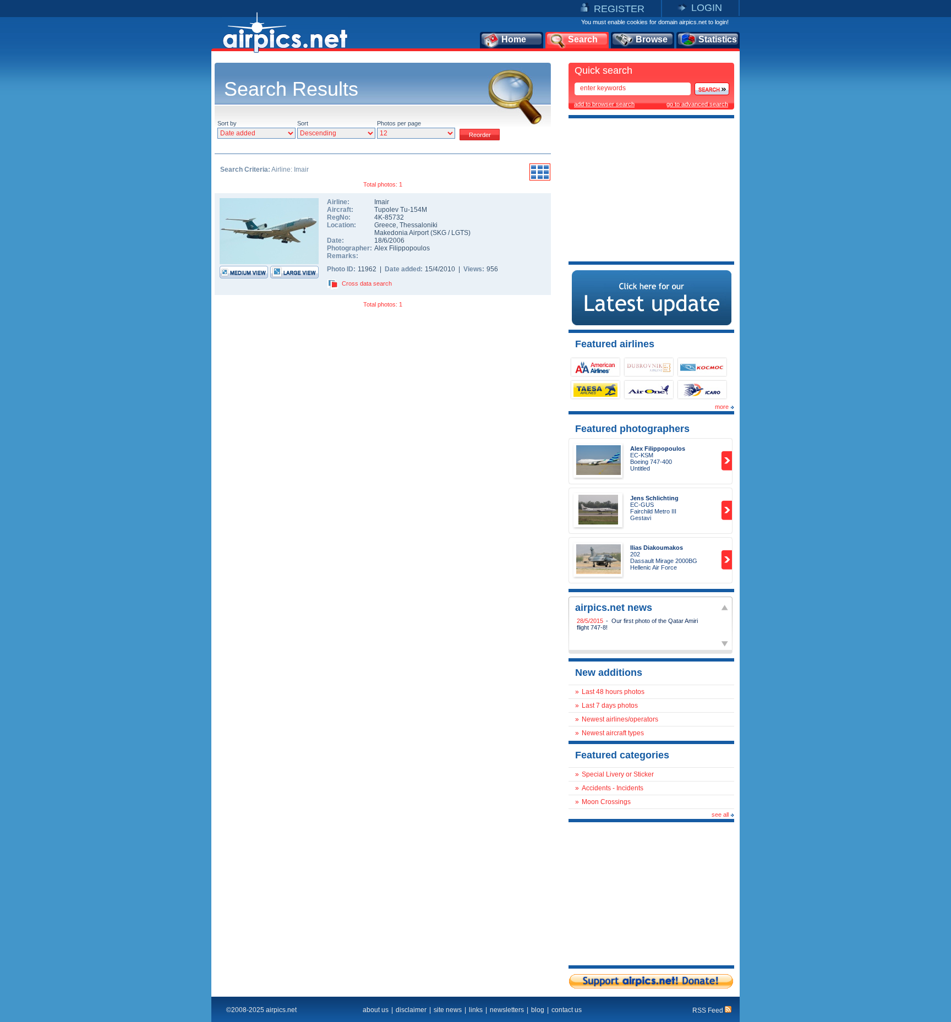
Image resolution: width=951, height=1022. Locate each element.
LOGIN (706, 7)
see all (720, 814)
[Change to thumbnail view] (540, 179)
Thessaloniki (419, 225)
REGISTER (619, 8)
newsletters (507, 1010)
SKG (439, 233)
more (722, 406)
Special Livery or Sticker (618, 774)
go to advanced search (697, 104)
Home (513, 39)
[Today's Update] (651, 323)
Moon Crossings (606, 802)
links (476, 1010)
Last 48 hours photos (613, 692)
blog (537, 1010)
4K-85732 (389, 217)
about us (376, 1010)
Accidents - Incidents (612, 788)
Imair (381, 202)
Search (583, 39)
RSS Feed (708, 1010)
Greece (385, 225)
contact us (566, 1010)
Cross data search (367, 283)
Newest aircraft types (613, 733)
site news (448, 1010)
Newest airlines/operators (620, 719)
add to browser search (604, 104)
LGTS (459, 233)
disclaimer (411, 1010)
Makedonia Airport (401, 233)
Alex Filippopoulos (402, 248)
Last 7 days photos (610, 705)
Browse (652, 39)
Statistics (717, 39)
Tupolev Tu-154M (400, 210)
